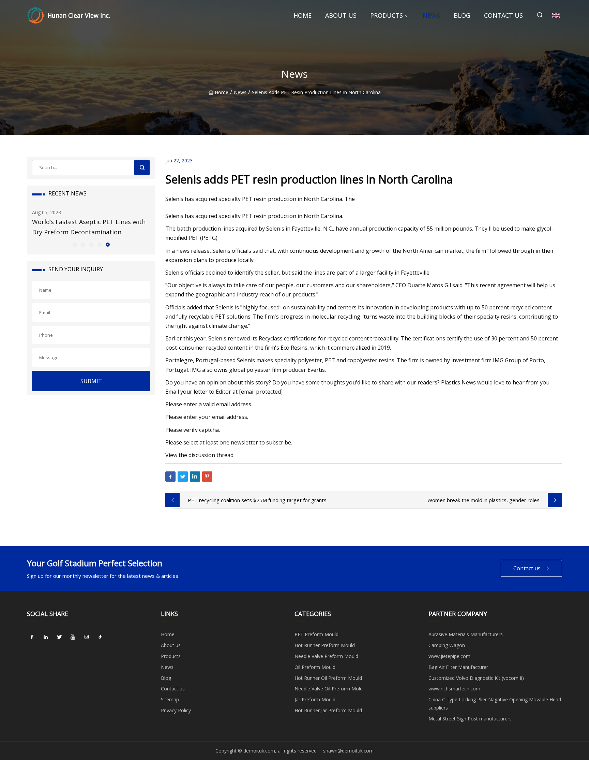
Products (386, 15)
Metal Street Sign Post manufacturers (470, 718)
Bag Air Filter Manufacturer (458, 667)
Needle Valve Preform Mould (326, 656)
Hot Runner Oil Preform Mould (328, 678)
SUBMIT (91, 381)
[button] (74, 244)
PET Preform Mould (316, 634)
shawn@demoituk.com (348, 750)
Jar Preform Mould (314, 699)
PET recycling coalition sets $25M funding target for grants (257, 500)
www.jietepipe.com (449, 656)
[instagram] (86, 637)
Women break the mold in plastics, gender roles (483, 500)
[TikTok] (100, 637)
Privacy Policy (176, 710)
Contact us (503, 15)
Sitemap (170, 699)
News (431, 15)
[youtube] (73, 637)
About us (341, 15)
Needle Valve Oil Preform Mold (328, 688)
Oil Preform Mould (314, 667)
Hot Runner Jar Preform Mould (328, 710)
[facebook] (32, 637)
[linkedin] (46, 637)
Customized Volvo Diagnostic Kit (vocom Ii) (476, 678)
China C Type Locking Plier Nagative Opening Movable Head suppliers (494, 703)
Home (302, 15)
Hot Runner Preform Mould (324, 645)
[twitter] (59, 637)
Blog (462, 15)
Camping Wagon (446, 645)
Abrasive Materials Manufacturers (465, 634)
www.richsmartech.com (454, 688)
